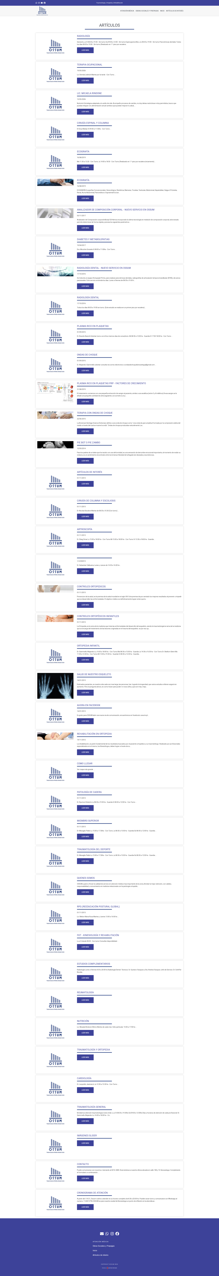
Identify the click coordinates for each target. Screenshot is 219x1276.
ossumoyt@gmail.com (102, 1233)
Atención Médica (127, 11)
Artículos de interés (174, 11)
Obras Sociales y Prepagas (147, 11)
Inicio (162, 11)
